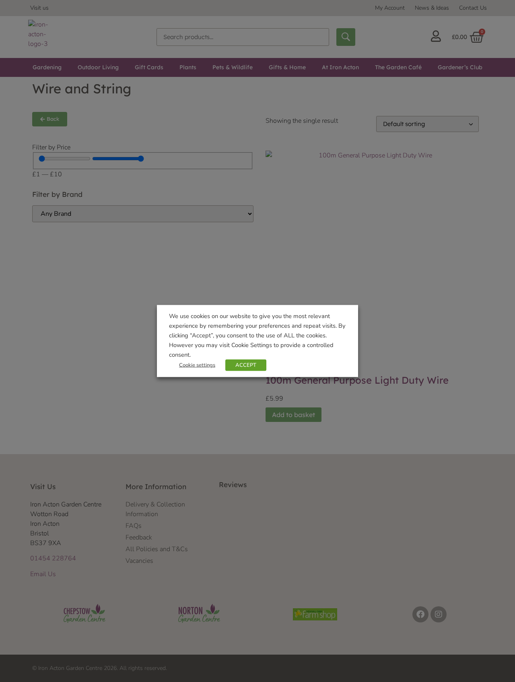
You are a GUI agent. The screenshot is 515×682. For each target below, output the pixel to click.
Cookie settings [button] (197, 365)
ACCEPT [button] (245, 365)
